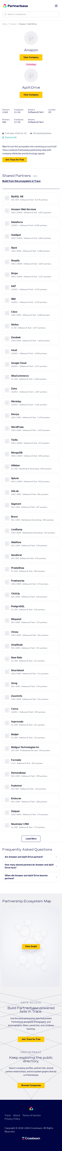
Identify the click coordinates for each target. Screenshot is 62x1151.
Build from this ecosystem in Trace (21, 181)
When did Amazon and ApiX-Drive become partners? (26, 877)
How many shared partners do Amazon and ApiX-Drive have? (29, 866)
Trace (8, 1115)
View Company (31, 57)
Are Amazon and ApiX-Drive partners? (24, 857)
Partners (6, 110)
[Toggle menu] (56, 6)
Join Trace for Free (14, 160)
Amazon (13, 24)
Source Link (11, 138)
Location (52, 110)
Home (4, 24)
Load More (31, 839)
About (16, 1115)
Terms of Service (31, 1115)
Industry (31, 110)
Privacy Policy (12, 1119)
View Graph (31, 947)
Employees (18, 110)
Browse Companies (31, 1085)
